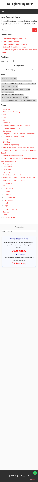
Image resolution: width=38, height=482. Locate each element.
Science (6, 212)
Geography (7, 169)
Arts (4, 115)
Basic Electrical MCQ (9, 78)
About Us (6, 109)
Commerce (7, 131)
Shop (5, 215)
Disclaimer (7, 142)
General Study (8, 167)
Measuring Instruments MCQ (12, 97)
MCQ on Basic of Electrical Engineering (16, 89)
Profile (7, 203)
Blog (4, 117)
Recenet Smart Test (10, 209)
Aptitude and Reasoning (11, 112)
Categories (9, 200)
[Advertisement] (19, 290)
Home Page (7, 172)
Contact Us (7, 139)
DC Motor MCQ (27, 81)
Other (5, 186)
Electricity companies (10, 86)
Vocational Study (9, 217)
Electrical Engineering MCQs (13, 156)
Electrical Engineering (11, 145)
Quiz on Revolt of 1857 (11, 41)
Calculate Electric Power (11, 81)
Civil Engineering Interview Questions (16, 126)
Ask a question (10, 197)
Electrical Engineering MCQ (12, 83)
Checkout (6, 123)
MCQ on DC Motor (8, 92)
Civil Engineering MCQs (11, 128)
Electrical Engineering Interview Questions (18, 147)
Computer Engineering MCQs (13, 136)
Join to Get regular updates (13, 175)
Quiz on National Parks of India (14, 47)
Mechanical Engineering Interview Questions (19, 178)
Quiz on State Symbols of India (14, 39)
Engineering (7, 164)
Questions (6, 191)
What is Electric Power (27, 100)
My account (7, 183)
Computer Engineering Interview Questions (19, 134)
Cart (4, 120)
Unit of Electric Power (10, 100)
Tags (6, 206)
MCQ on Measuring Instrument (12, 95)
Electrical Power (29, 83)
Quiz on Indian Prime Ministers (15, 44)
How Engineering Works (19, 4)
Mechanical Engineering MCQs (14, 180)
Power (25, 97)
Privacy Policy (8, 188)
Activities (8, 195)
